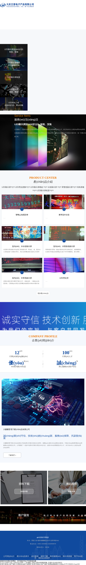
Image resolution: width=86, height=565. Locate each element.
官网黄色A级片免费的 (23, 564)
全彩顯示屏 (52, 187)
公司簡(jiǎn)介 (9, 556)
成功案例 (34, 556)
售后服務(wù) (55, 556)
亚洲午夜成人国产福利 (8, 564)
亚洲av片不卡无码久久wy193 (69, 564)
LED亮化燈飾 (20, 187)
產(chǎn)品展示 (23, 556)
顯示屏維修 (67, 556)
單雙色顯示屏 (67, 187)
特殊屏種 (80, 187)
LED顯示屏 (6, 187)
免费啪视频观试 (53, 564)
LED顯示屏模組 (36, 187)
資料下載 (44, 556)
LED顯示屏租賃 (43, 190)
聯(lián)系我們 (44, 558)
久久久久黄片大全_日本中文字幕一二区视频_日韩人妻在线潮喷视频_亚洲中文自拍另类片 (31, 562)
